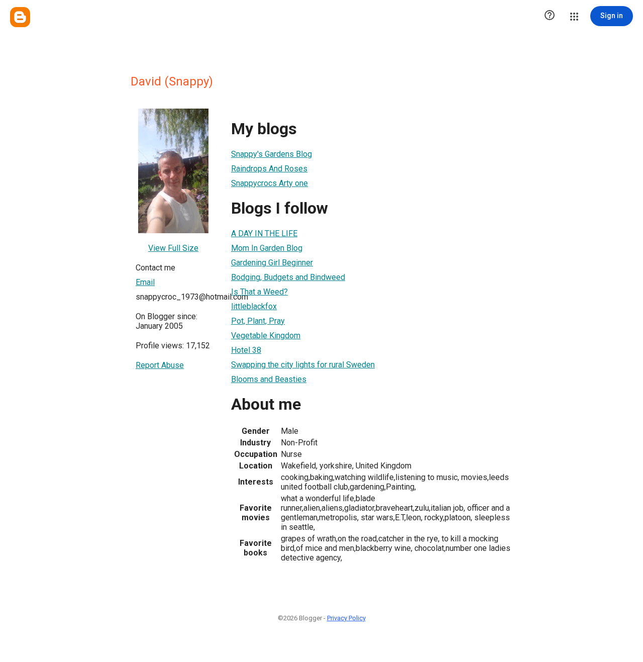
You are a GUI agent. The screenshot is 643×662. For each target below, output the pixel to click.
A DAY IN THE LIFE (264, 233)
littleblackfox (254, 306)
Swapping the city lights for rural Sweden (303, 364)
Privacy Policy (346, 618)
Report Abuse (160, 365)
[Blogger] (20, 17)
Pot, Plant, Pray (258, 321)
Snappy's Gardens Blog (271, 154)
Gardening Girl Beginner (272, 262)
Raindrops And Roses (269, 168)
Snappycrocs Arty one (269, 183)
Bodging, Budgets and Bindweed (288, 277)
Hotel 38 (246, 350)
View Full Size (173, 248)
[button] (550, 16)
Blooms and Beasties (268, 379)
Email (145, 282)
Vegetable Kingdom (265, 335)
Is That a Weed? (259, 292)
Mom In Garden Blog (266, 248)
